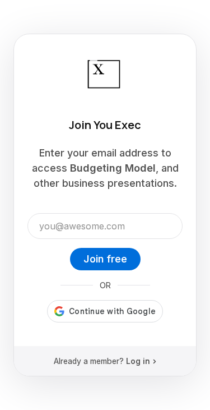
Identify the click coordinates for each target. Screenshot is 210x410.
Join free (105, 259)
